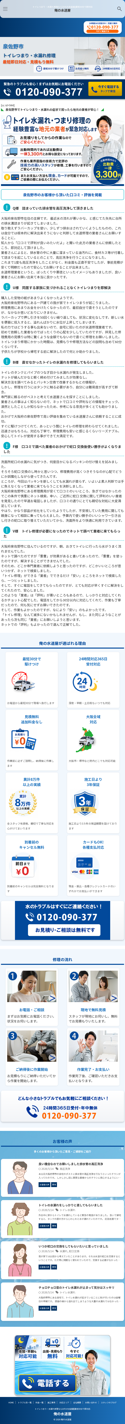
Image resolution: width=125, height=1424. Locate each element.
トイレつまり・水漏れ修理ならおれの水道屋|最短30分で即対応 (62, 1408)
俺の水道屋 (62, 10)
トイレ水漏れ (67, 1210)
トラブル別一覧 (25, 1402)
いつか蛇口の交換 (73, 1246)
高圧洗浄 (65, 1169)
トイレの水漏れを (71, 1205)
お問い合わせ (91, 1402)
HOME (11, 1402)
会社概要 (77, 1402)
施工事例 (51, 1402)
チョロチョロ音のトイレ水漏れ (76, 1287)
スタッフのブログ (109, 1402)
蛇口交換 (74, 1251)
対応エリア (64, 1402)
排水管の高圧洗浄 (71, 1164)
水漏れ (64, 1251)
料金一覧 (39, 1402)
